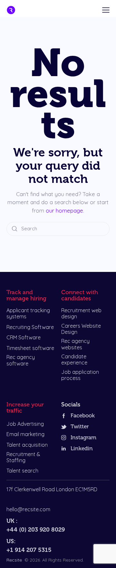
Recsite (14, 560)
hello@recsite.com (28, 509)
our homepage (64, 210)
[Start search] (14, 229)
